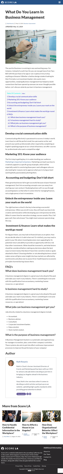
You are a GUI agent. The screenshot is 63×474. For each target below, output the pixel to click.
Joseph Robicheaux (27, 434)
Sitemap (44, 466)
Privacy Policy (19, 466)
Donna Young (45, 437)
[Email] (30, 394)
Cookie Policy (36, 466)
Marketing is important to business (18, 162)
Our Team (47, 454)
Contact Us (47, 457)
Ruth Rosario (10, 23)
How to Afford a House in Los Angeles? (30, 427)
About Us (47, 451)
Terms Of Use (27, 466)
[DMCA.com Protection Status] (31, 471)
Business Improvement (29, 23)
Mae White (7, 436)
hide (23, 93)
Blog (45, 460)
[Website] (27, 394)
